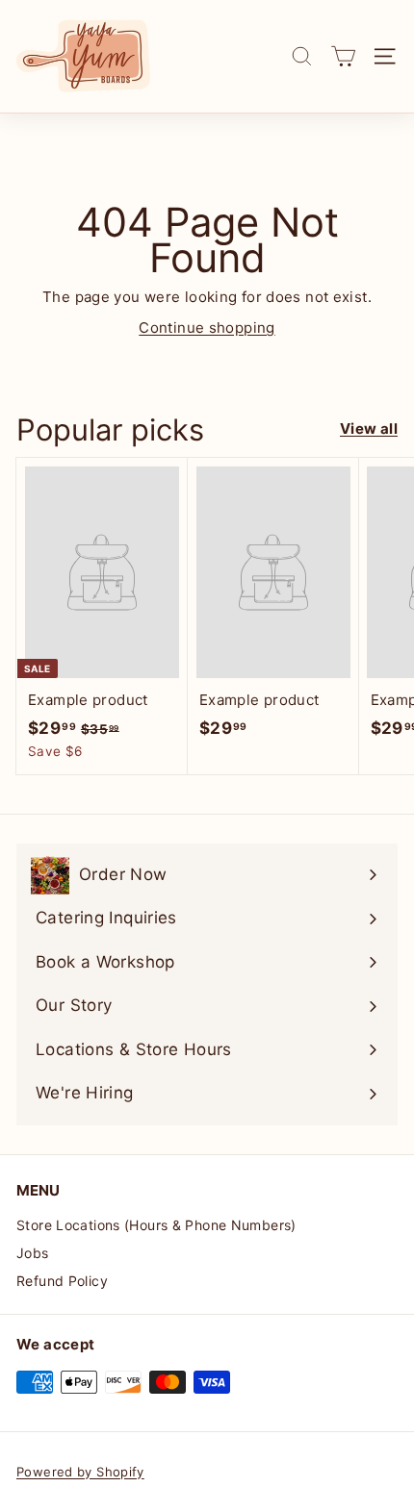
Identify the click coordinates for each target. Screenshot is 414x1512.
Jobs (32, 1253)
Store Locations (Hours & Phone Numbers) (156, 1225)
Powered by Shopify (80, 1471)
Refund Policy (62, 1281)
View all (369, 428)
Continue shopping (206, 327)
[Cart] (343, 56)
